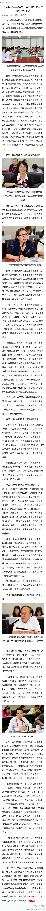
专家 (39, 909)
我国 (35, 909)
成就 (32, 909)
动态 (5, 2)
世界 (43, 909)
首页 (1, 2)
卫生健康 (27, 909)
